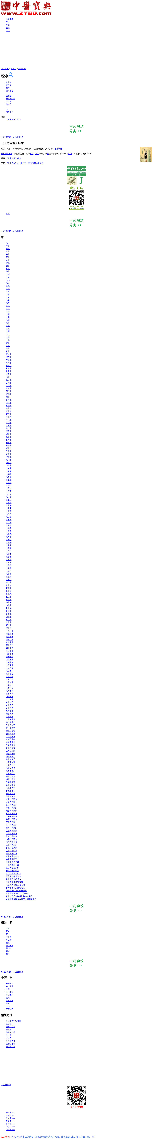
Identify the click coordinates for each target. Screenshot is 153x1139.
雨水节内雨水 (11, 845)
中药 (8, 22)
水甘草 (8, 485)
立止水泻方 (10, 728)
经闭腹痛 (9, 992)
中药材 (13, 69)
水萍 (8, 303)
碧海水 (8, 360)
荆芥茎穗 (9, 91)
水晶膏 (8, 517)
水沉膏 (8, 474)
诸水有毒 (9, 714)
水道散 (8, 480)
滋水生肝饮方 (11, 854)
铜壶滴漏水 (10, 779)
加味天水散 (10, 722)
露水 (8, 263)
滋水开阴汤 (10, 797)
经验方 (8, 104)
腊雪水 (8, 431)
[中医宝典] (26, 15)
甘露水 (8, 388)
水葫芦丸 (9, 668)
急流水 (8, 406)
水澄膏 (8, 477)
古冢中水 (9, 642)
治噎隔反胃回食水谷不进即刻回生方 (21, 899)
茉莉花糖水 (10, 737)
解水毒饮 (9, 648)
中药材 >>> (10, 1127)
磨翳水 (8, 443)
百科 (8, 31)
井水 (8, 254)
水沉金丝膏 (10, 762)
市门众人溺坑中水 (13, 874)
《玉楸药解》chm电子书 (16, 163)
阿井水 (8, 354)
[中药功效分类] (76, 134)
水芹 (8, 309)
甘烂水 (8, 386)
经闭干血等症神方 (13, 1021)
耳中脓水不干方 (12, 856)
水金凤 (8, 508)
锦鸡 (8, 928)
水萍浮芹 (9, 680)
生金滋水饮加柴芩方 (14, 882)
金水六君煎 (10, 725)
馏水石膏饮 (10, 731)
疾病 (8, 28)
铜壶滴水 (9, 697)
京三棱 (8, 85)
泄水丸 (8, 608)
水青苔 (8, 540)
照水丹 (8, 628)
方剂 (8, 25)
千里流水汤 (10, 745)
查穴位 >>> (10, 1124)
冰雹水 (8, 363)
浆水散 (8, 411)
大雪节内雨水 (11, 811)
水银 (8, 326)
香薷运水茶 (10, 782)
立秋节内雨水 (11, 831)
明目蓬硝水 (10, 734)
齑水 (8, 249)
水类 (8, 286)
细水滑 (8, 602)
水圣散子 (9, 682)
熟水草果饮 (10, 759)
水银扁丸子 (10, 768)
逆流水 (8, 446)
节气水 (8, 414)
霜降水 (8, 466)
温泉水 (8, 597)
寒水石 (8, 397)
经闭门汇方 (10, 1027)
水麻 (8, 294)
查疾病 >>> (10, 1113)
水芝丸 (8, 580)
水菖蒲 (8, 471)
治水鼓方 (9, 702)
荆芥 (8, 88)
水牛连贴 (9, 674)
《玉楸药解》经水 (13, 120)
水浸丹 (8, 514)
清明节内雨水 (11, 834)
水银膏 (8, 577)
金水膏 (8, 417)
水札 (8, 334)
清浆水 (8, 454)
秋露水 (8, 457)
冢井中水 (9, 711)
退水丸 (8, 594)
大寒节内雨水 (11, 808)
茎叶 (8, 934)
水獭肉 (8, 545)
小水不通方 (10, 788)
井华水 (8, 423)
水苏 (8, 314)
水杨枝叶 (9, 685)
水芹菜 (8, 537)
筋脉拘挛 (9, 986)
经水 (3, 154)
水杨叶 (8, 571)
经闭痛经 (9, 995)
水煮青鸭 (9, 694)
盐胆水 (8, 611)
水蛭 (8, 337)
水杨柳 (8, 565)
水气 (8, 306)
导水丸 (8, 366)
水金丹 (8, 505)
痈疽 (37, 154)
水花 (8, 280)
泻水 (8, 340)
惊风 (8, 998)
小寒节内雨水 (11, 839)
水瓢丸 (8, 534)
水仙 (8, 320)
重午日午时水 (11, 851)
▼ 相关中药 (6, 137)
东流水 (8, 368)
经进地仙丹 (10, 99)
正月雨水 (9, 699)
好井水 (8, 400)
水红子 (8, 494)
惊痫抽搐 (9, 1009)
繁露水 (8, 371)
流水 (8, 260)
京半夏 (8, 82)
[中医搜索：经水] (11, 76)
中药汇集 (22, 69)
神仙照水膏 (10, 754)
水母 (8, 300)
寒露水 (8, 394)
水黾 (8, 297)
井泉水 (8, 426)
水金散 (8, 511)
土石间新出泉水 (12, 868)
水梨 (8, 289)
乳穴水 (8, 460)
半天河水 (9, 631)
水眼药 (8, 563)
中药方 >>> (10, 1130)
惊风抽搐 (9, 1001)
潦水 (8, 257)
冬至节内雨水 (11, 814)
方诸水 (8, 374)
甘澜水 (8, 383)
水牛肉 (8, 531)
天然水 (8, 583)
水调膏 (8, 548)
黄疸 (31, 154)
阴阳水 (8, 617)
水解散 (8, 503)
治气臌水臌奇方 (12, 871)
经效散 (8, 101)
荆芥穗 (8, 948)
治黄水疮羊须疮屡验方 (15, 888)
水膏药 (8, 488)
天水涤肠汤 (10, 777)
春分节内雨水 (11, 805)
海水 (8, 246)
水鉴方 (8, 500)
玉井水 (8, 620)
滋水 (8, 351)
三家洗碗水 (10, 751)
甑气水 (8, 625)
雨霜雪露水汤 (11, 842)
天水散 (8, 585)
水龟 (8, 277)
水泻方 (8, 560)
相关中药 (9, 112)
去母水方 (9, 657)
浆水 (8, 214)
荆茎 (8, 951)
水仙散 (8, 557)
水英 (8, 329)
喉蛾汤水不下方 (12, 859)
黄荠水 (8, 403)
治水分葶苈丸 (11, 848)
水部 (8, 274)
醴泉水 (8, 434)
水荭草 (8, 497)
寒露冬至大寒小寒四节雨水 (17, 894)
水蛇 (8, 311)
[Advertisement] (72, 50)
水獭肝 (8, 543)
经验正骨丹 (10, 1047)
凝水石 (8, 448)
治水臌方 (9, 705)
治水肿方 (9, 708)
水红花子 (9, 665)
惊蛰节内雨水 (11, 822)
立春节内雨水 (11, 828)
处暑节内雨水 (11, 802)
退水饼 (8, 591)
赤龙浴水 (9, 634)
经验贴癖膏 (10, 1044)
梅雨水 (8, 437)
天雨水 (8, 588)
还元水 (8, 391)
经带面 (8, 96)
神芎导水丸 (10, 757)
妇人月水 (9, 640)
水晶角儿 (9, 671)
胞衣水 (8, 357)
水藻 (8, 331)
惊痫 (8, 1006)
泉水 (8, 269)
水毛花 (8, 525)
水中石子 (9, 688)
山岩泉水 (9, 660)
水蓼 (8, 291)
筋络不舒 (9, 984)
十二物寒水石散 (12, 865)
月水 (8, 346)
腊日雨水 (9, 651)
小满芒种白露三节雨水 (15, 885)
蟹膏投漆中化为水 (13, 876)
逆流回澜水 (10, 742)
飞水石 (8, 377)
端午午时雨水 (11, 816)
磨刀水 (8, 440)
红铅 (70, 154)
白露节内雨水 (11, 799)
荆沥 (8, 954)
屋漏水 (8, 600)
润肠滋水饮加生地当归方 (16, 891)
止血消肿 (58, 149)
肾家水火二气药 (12, 862)
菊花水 (8, 428)
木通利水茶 (10, 739)
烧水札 (8, 463)
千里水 (8, 451)
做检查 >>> (10, 1118)
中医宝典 (9, 19)
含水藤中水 (10, 719)
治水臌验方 (10, 794)
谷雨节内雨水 (11, 819)
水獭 (8, 317)
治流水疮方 (10, 791)
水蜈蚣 (8, 551)
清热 (7, 154)
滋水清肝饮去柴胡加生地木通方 (19, 896)
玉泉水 (8, 622)
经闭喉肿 (9, 1024)
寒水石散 (9, 645)
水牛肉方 (9, 677)
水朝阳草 (9, 662)
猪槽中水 (9, 717)
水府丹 (8, 483)
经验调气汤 (10, 1041)
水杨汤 (8, 568)
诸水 (8, 349)
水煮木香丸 (10, 771)
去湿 (10, 154)
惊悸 (8, 1004)
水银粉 (8, 574)
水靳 (8, 283)
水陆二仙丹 (10, 765)
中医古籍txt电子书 (35, 163)
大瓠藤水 (9, 637)
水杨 (8, 323)
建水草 (8, 408)
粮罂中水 (9, 654)
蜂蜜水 (8, 380)
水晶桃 (8, 520)
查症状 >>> (10, 1115)
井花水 (8, 420)
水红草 (8, 491)
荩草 (8, 931)
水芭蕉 (8, 468)
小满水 (8, 605)
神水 (8, 271)
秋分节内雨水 (11, 836)
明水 (8, 266)
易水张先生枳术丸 (13, 879)
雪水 (8, 343)
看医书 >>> (10, 1121)
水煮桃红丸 (10, 774)
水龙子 (8, 523)
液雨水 (8, 614)
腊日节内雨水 (11, 825)
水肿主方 (9, 691)
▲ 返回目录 (18, 137)
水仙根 (8, 554)
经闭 (8, 989)
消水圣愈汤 (10, 785)
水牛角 (8, 528)
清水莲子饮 (10, 748)
